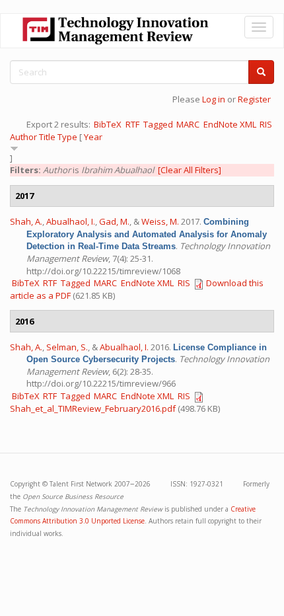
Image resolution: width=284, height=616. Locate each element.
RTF (132, 124)
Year (93, 137)
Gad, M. (114, 221)
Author (23, 137)
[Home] (116, 30)
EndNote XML (229, 124)
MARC (187, 124)
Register (254, 99)
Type (67, 137)
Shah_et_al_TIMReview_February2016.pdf (93, 408)
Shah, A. (26, 221)
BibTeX (108, 124)
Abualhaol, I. (70, 221)
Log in (213, 99)
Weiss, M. (160, 221)
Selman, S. (67, 347)
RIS (266, 124)
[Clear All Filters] (189, 170)
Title (47, 137)
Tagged (158, 124)
